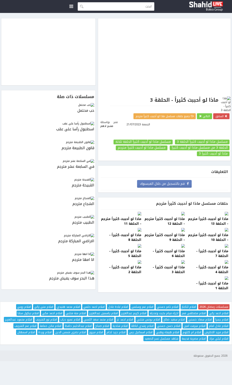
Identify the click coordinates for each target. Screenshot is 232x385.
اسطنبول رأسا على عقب (75, 129)
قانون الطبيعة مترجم (78, 148)
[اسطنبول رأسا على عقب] (48, 124)
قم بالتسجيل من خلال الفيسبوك (163, 184)
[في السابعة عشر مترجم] (48, 161)
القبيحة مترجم (83, 185)
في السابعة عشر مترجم (75, 166)
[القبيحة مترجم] (48, 180)
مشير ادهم (106, 125)
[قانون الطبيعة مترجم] (48, 142)
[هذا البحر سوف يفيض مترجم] (48, 273)
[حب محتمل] (48, 105)
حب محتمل (85, 110)
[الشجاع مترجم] (48, 198)
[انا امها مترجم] (48, 254)
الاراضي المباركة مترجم (76, 241)
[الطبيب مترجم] (48, 217)
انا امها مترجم (83, 259)
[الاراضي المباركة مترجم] (48, 235)
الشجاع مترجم (83, 204)
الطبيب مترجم (83, 222)
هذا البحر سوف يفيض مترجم (71, 278)
